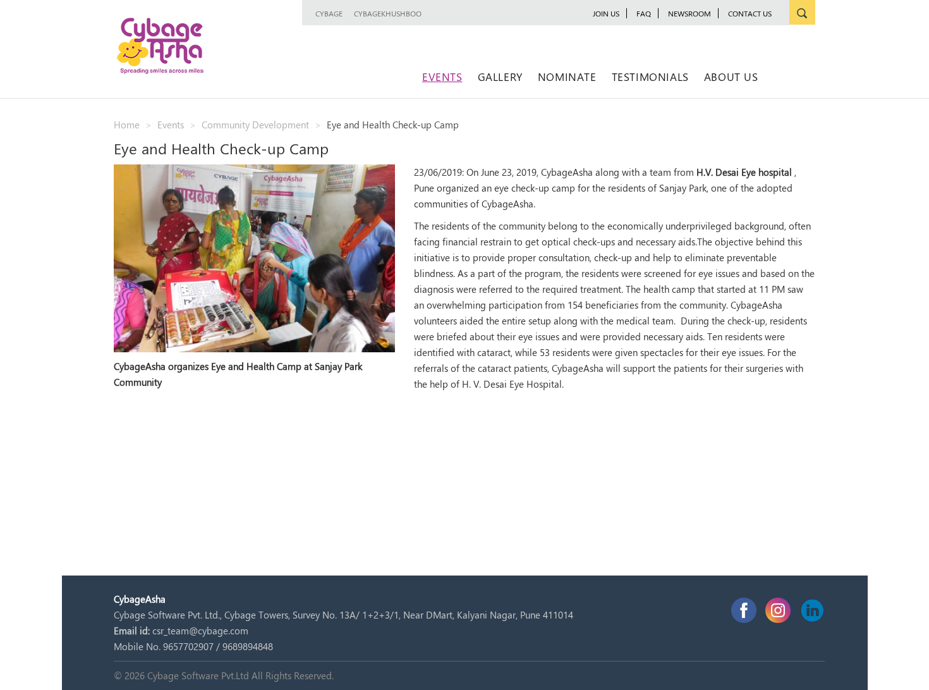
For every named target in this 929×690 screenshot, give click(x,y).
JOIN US (606, 13)
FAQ (643, 13)
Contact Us (750, 13)
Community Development (255, 124)
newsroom (689, 13)
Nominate (567, 76)
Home (127, 124)
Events (442, 76)
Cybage (329, 13)
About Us (731, 76)
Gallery (500, 76)
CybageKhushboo (388, 13)
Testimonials (650, 76)
